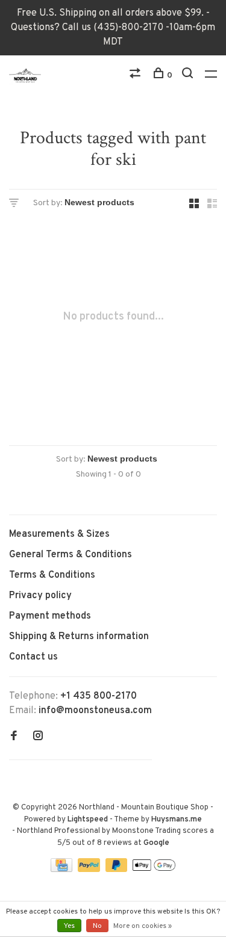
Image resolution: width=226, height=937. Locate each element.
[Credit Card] (63, 870)
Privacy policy (40, 596)
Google (156, 843)
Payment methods (50, 616)
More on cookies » (142, 926)
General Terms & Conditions (70, 555)
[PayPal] (90, 870)
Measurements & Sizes (59, 534)
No (97, 926)
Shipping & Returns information (79, 637)
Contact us (33, 657)
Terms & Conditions (52, 575)
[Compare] (136, 75)
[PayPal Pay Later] (117, 870)
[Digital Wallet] (154, 870)
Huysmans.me (176, 819)
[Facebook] (14, 737)
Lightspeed (87, 819)
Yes (69, 926)
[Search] (189, 75)
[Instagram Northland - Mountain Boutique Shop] (38, 737)
